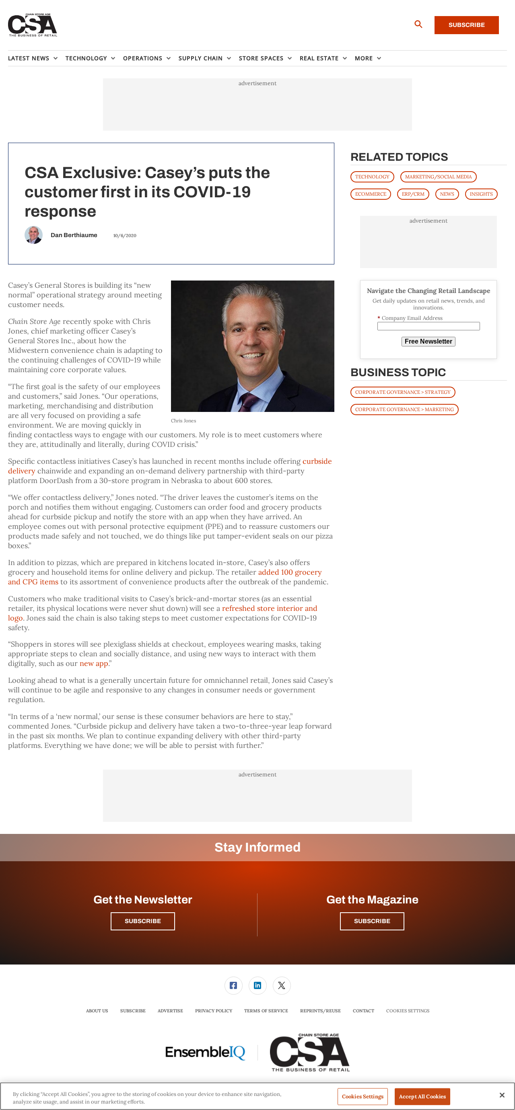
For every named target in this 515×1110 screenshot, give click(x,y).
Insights (481, 194)
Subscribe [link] (133, 1011)
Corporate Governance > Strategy (403, 392)
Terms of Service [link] (266, 1011)
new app (94, 663)
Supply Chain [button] (201, 58)
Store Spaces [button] (261, 58)
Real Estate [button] (319, 58)
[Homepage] (33, 25)
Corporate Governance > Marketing (404, 409)
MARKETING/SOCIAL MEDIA (438, 177)
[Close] (502, 1095)
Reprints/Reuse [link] (320, 1011)
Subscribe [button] (143, 921)
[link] (234, 986)
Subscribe (467, 25)
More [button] (364, 58)
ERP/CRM (413, 194)
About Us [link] (97, 1011)
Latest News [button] (28, 58)
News (447, 194)
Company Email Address (410, 318)
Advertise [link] (170, 1011)
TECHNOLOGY (372, 177)
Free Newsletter (428, 341)
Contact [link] (363, 1011)
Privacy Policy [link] (213, 1011)
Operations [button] (143, 58)
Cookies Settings (407, 1011)
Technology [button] (86, 58)
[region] (257, 1096)
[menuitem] (37, 58)
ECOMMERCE (370, 194)
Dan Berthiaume (74, 235)
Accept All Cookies (422, 1096)
